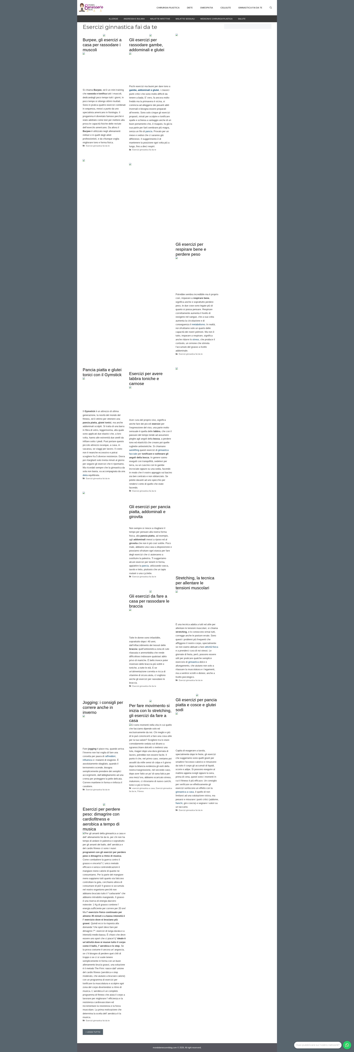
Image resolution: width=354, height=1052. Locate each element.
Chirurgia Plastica (168, 7)
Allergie (113, 19)
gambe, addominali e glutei (144, 90)
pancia (148, 131)
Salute (241, 19)
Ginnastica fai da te (250, 7)
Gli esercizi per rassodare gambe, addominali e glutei (146, 45)
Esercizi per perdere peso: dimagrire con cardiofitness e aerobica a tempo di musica (101, 819)
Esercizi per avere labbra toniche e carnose (146, 378)
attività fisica (211, 647)
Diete (190, 7)
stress (195, 339)
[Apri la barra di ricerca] (271, 7)
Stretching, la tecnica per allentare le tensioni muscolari (195, 583)
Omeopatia (206, 7)
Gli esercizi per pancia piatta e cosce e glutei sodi (196, 705)
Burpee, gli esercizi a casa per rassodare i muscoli (102, 45)
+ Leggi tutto (92, 1032)
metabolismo (198, 324)
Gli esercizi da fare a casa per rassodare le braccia (149, 601)
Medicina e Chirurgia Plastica (216, 19)
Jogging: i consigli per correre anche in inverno (103, 707)
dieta (85, 475)
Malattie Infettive (160, 19)
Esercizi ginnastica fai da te (98, 146)
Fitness (140, 791)
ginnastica (193, 662)
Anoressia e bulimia (134, 19)
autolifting (134, 450)
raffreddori (110, 756)
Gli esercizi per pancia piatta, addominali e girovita (149, 511)
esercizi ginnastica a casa (143, 788)
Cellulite (225, 7)
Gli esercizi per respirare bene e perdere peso (191, 249)
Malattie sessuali (185, 19)
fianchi (179, 803)
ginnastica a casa (185, 792)
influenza (87, 760)
